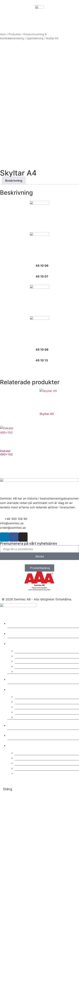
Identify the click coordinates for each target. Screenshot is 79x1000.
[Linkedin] (4, 537)
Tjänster (16, 643)
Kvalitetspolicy (29, 696)
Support (22, 655)
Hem (3, 34)
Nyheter (16, 735)
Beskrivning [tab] (13, 180)
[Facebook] (13, 537)
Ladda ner (18, 745)
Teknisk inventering (34, 665)
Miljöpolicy (25, 701)
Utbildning (25, 660)
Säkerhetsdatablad (33, 752)
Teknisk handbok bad (35, 772)
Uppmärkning (34, 38)
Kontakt (16, 724)
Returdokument (30, 762)
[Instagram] (23, 537)
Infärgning (25, 671)
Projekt (15, 679)
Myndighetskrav (30, 767)
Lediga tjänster (29, 716)
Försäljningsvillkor (32, 711)
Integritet (24, 706)
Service (22, 650)
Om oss (15, 689)
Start (13, 623)
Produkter (14, 34)
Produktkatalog (29, 757)
